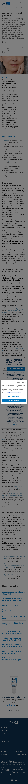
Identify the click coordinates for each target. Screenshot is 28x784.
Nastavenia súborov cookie (14, 396)
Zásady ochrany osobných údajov (14, 392)
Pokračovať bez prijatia (21, 382)
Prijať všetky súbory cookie (14, 400)
